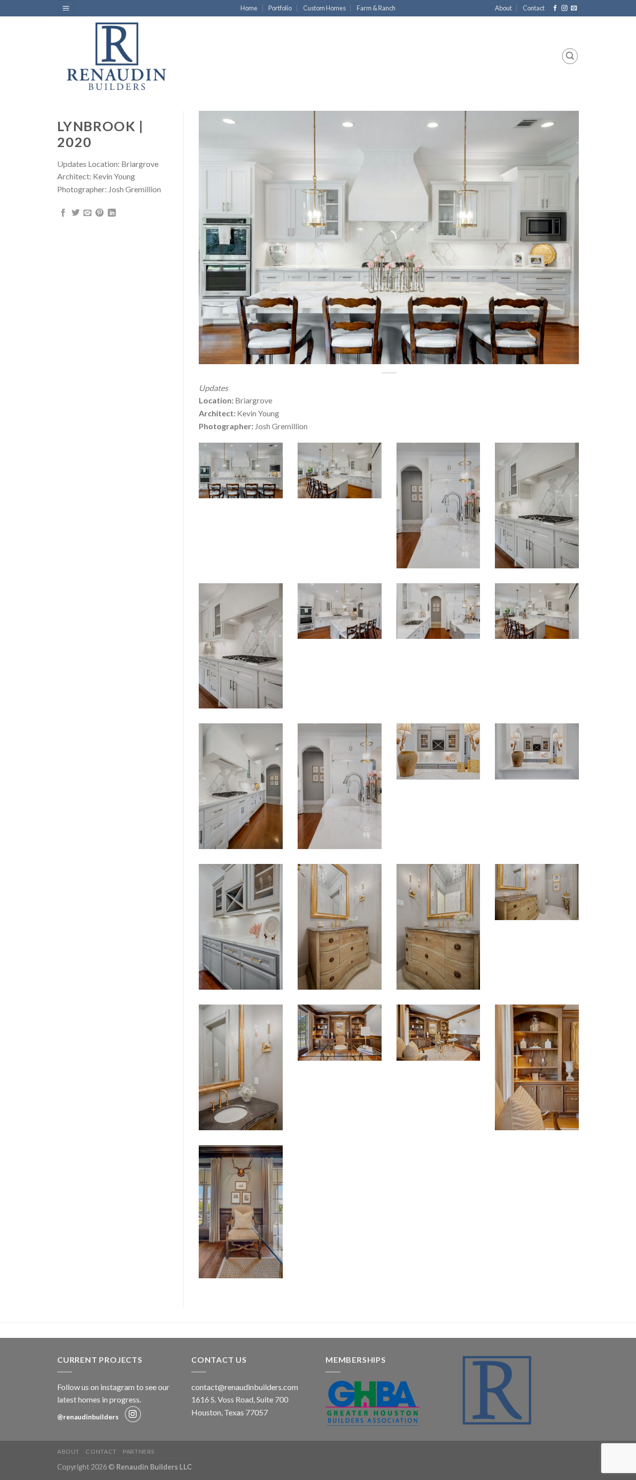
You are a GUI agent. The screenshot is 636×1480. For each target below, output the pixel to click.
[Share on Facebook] (63, 213)
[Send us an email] (574, 8)
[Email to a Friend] (87, 213)
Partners (139, 1451)
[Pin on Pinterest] (99, 213)
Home (248, 8)
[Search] (570, 56)
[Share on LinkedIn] (112, 213)
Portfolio (280, 8)
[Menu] (66, 8)
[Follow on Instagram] (564, 8)
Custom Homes (324, 8)
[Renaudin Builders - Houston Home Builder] (123, 56)
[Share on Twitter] (76, 213)
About (503, 8)
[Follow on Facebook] (555, 8)
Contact (534, 8)
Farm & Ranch (376, 8)
